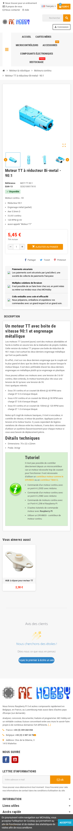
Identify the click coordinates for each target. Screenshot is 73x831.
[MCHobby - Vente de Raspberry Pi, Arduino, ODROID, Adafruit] (16, 22)
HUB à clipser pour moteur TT (19, 580)
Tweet (47, 260)
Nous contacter (12, 10)
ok (62, 779)
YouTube (15, 759)
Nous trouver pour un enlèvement (20, 3)
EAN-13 (9, 186)
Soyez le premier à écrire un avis (36, 660)
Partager (32, 260)
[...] (49, 725)
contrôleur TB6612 (49, 480)
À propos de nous (13, 6)
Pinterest (61, 260)
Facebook (6, 759)
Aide (25, 10)
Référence (10, 183)
